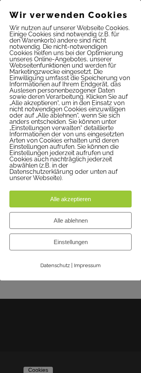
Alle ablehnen (71, 220)
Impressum (87, 265)
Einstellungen (71, 242)
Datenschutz (55, 265)
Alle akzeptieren (70, 199)
